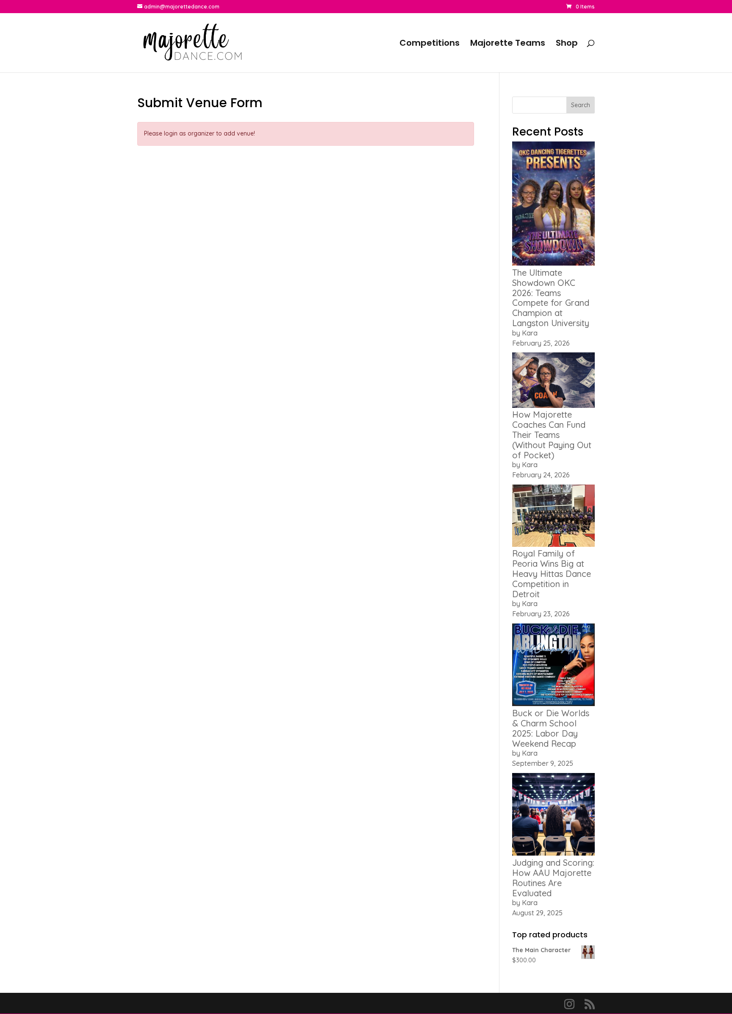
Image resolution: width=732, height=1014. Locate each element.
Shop (567, 44)
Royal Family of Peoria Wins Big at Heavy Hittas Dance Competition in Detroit (551, 573)
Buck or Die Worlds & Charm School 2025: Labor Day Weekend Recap (550, 728)
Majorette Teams (507, 44)
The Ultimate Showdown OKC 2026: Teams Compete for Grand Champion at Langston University (550, 297)
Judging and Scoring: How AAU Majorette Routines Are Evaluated (553, 877)
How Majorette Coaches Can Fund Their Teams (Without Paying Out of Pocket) (551, 434)
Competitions (429, 44)
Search (580, 105)
